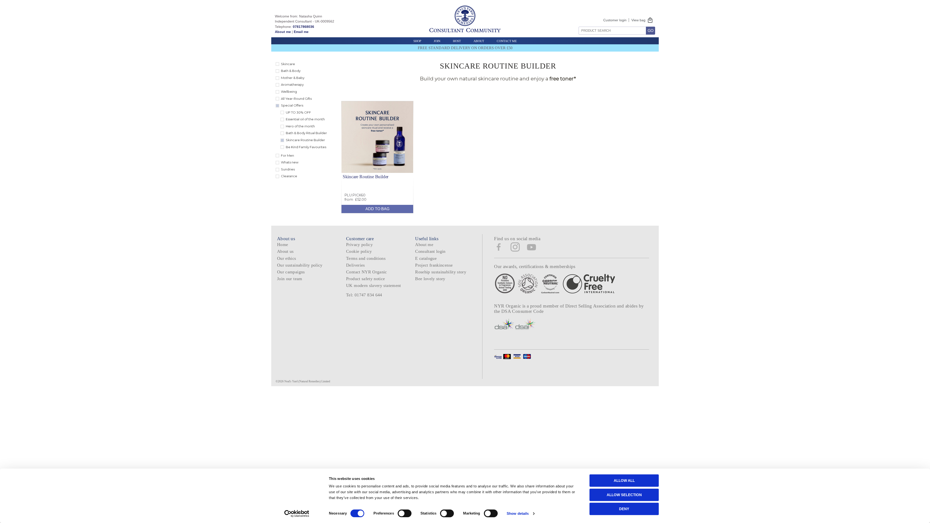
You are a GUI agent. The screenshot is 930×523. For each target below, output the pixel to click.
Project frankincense (434, 265)
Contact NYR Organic (366, 271)
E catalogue (426, 258)
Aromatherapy (292, 84)
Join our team (289, 278)
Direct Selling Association (591, 305)
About (478, 41)
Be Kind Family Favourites (306, 147)
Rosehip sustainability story (440, 271)
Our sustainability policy (300, 265)
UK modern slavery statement (373, 285)
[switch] (404, 513)
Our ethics (286, 258)
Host (457, 41)
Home (282, 244)
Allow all (624, 480)
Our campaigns (291, 271)
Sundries (288, 169)
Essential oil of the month (305, 119)
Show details (518, 513)
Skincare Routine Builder (305, 140)
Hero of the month (300, 126)
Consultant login (430, 251)
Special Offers (292, 105)
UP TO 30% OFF (298, 112)
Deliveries (355, 265)
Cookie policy (359, 251)
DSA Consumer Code (522, 311)
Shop (417, 41)
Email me (301, 32)
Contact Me (507, 41)
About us (285, 251)
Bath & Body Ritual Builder (306, 133)
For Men (287, 155)
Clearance (289, 176)
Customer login (615, 20)
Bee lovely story (430, 278)
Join (437, 41)
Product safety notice (365, 278)
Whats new (289, 162)
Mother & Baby (292, 78)
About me (283, 32)
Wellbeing (289, 91)
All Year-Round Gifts (296, 98)
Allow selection (624, 495)
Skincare (288, 64)
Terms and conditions (366, 258)
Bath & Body (291, 71)
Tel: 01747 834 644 (364, 294)
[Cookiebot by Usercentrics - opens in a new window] (297, 513)
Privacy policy (359, 244)
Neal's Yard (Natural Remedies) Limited (307, 381)
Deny (624, 509)
